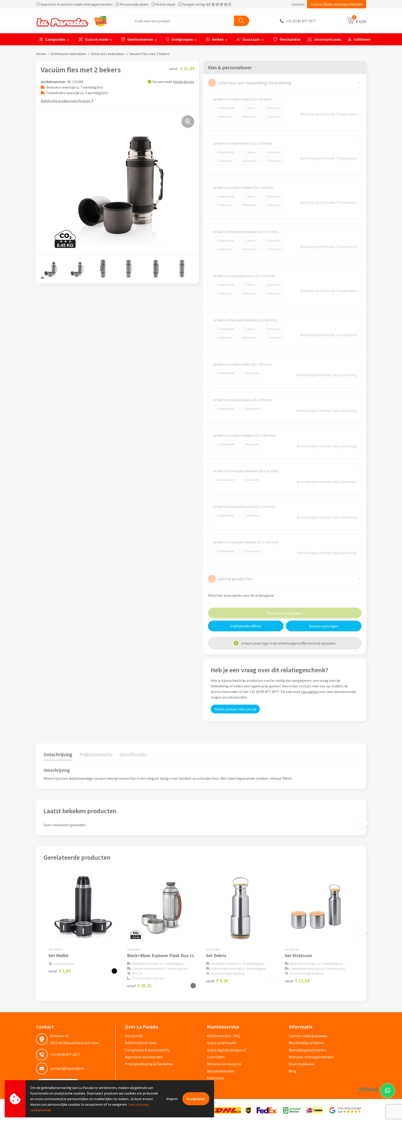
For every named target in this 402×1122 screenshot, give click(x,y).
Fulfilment (362, 39)
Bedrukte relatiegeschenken (311, 1057)
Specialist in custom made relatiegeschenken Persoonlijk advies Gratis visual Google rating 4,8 (125, 4)
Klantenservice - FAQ (223, 1035)
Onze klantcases (327, 39)
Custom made (96, 39)
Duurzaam (251, 39)
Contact (298, 4)
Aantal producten (232, 579)
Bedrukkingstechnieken (307, 1050)
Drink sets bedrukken (107, 53)
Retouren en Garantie (224, 1064)
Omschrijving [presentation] (58, 754)
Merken (218, 39)
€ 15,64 (297, 980)
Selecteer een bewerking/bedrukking (251, 83)
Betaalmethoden (220, 1071)
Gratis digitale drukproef (226, 1050)
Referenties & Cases (141, 1042)
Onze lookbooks (302, 1064)
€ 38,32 (139, 985)
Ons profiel (134, 1035)
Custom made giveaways (308, 1035)
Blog (292, 1071)
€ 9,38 (217, 980)
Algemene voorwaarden (144, 1057)
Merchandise (290, 39)
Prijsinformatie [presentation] (95, 754)
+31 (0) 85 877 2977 (301, 21)
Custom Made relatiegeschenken (337, 4)
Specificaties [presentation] (133, 754)
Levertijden (216, 1057)
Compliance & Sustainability (147, 1050)
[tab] (58, 755)
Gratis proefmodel (221, 1042)
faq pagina (309, 691)
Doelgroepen (182, 39)
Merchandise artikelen (306, 1042)
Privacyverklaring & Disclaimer (149, 1064)
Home (41, 53)
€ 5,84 (59, 971)
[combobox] (182, 21)
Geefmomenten (140, 39)
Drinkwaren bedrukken (68, 53)
